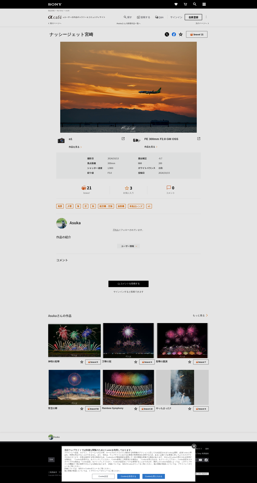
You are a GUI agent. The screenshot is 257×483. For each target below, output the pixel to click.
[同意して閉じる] (194, 446)
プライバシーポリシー (99, 471)
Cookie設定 (103, 476)
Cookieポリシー (91, 468)
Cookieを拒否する (128, 476)
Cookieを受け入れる (153, 476)
